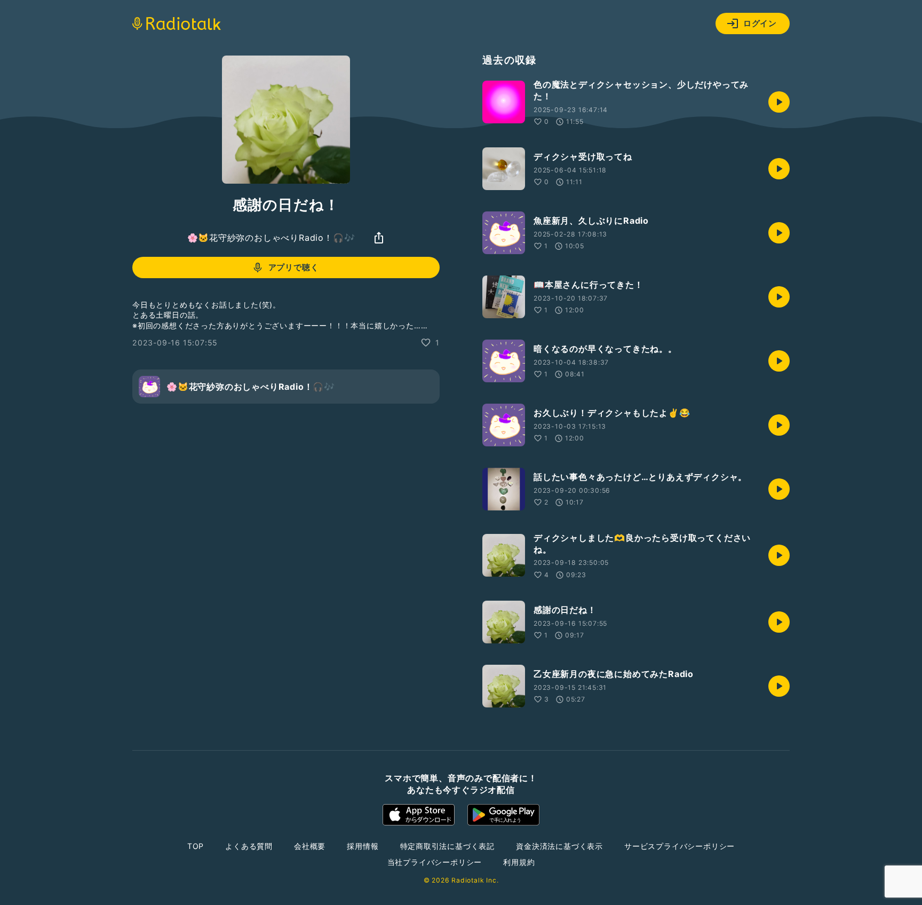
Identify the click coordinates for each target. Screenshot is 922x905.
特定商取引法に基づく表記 (447, 846)
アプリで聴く (293, 267)
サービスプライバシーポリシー (679, 846)
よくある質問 (249, 846)
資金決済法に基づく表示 (559, 846)
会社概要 (309, 846)
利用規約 (519, 862)
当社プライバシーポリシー (434, 862)
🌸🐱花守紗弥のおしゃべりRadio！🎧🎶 (271, 237)
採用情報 (362, 846)
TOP (195, 846)
